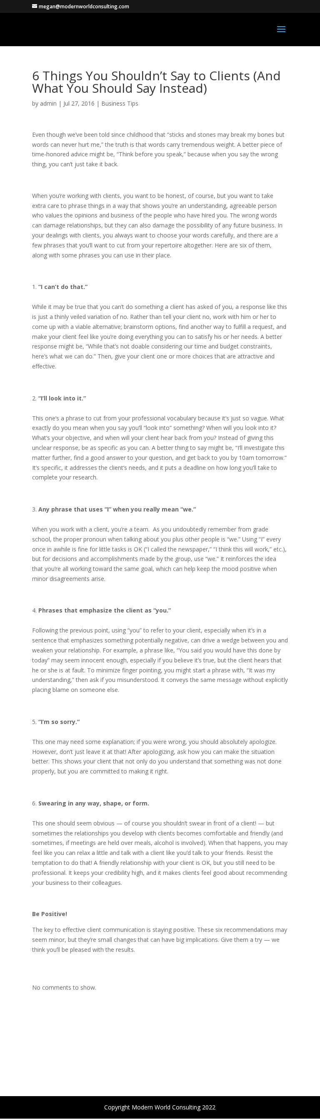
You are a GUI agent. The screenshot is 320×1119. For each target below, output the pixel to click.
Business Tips (119, 103)
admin (48, 103)
